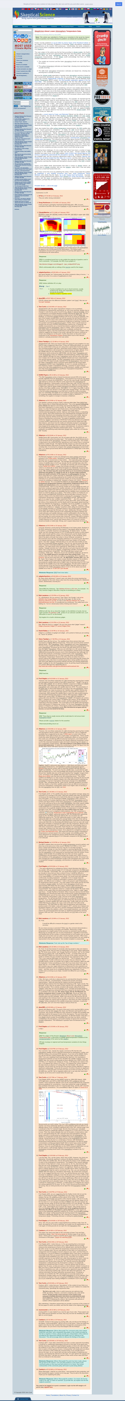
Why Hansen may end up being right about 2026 (23, 155)
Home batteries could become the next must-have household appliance (23, 196)
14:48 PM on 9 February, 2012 (57, 1192)
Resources (44, 26)
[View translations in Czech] (35, 9)
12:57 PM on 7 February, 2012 (57, 1077)
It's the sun (19, 56)
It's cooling (19, 62)
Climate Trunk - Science (21, 121)
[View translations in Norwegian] (85, 9)
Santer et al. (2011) (49, 466)
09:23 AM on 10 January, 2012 (56, 525)
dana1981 (42, 298)
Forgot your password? (20, 108)
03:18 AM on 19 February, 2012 (57, 1369)
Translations (81, 26)
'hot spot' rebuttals (44, 302)
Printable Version (40, 185)
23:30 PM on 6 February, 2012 (58, 1049)
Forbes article (52, 458)
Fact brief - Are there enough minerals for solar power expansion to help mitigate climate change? (22, 135)
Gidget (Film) (66, 626)
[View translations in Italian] (70, 9)
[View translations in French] (51, 9)
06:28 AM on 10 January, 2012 (56, 435)
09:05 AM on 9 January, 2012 (61, 272)
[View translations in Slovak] (98, 9)
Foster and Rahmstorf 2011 (49, 831)
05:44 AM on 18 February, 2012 (57, 1230)
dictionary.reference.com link (47, 600)
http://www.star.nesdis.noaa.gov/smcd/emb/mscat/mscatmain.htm (59, 666)
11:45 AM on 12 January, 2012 (57, 792)
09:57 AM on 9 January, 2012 (56, 298)
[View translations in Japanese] (73, 9)
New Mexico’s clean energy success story (22, 149)
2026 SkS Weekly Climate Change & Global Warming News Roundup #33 (23, 126)
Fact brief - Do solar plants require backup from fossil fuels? (23, 168)
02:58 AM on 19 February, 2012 (58, 1340)
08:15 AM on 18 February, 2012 (59, 1310)
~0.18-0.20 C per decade (60, 568)
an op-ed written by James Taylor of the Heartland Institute (69, 43)
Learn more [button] (89, 4)
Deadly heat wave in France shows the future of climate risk (23, 202)
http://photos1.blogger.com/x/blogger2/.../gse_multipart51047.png (59, 264)
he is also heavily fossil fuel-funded (70, 175)
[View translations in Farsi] (45, 9)
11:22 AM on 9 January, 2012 (60, 341)
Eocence (41, 557)
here (64, 787)
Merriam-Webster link (73, 600)
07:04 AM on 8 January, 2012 (54, 196)
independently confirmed (55, 78)
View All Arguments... (21, 75)
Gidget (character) (44, 626)
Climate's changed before (22, 53)
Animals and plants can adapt (24, 69)
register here (48, 1387)
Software (34, 26)
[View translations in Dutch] (42, 9)
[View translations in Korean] (76, 9)
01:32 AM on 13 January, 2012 (59, 947)
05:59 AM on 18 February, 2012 (58, 1283)
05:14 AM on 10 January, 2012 (59, 375)
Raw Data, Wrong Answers (21, 123)
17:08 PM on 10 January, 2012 (60, 639)
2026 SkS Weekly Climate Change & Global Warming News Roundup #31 (23, 158)
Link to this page (52, 185)
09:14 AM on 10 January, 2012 (56, 454)
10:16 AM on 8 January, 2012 (61, 202)
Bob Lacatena (43, 595)
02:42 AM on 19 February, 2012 (57, 1319)
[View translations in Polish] (88, 9)
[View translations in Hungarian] (60, 9)
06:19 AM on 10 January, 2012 (56, 400)
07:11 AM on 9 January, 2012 (60, 212)
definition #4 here (64, 588)
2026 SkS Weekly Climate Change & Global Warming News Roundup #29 (23, 189)
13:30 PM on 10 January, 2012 (59, 631)
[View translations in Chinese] (29, 9)
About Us (62, 1395)
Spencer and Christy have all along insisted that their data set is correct (62, 157)
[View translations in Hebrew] (57, 9)
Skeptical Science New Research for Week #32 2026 (23, 146)
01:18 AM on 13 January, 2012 (59, 918)
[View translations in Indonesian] (67, 9)
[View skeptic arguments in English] (23, 9)
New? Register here (26, 106)
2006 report (68, 734)
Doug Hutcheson (44, 202)
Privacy (68, 1395)
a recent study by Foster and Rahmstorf (56, 114)
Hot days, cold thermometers (22, 170)
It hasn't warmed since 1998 (23, 71)
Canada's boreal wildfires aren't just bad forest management (23, 180)
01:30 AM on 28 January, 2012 (58, 1026)
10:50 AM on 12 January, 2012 (56, 729)
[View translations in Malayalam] (82, 9)
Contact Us (75, 1395)
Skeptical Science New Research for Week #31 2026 (23, 161)
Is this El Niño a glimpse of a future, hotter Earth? (22, 119)
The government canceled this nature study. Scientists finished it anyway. (23, 165)
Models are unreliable (21, 64)
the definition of (54, 612)
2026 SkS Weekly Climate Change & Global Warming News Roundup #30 (23, 173)
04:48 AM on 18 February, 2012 (59, 1220)
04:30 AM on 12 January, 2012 (58, 678)
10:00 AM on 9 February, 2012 (58, 1155)
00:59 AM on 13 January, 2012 (58, 866)
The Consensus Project (67, 26)
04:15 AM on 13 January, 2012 (56, 977)
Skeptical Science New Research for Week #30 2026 (23, 177)
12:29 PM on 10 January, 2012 (59, 595)
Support (98, 26)
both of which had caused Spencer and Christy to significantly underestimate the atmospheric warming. (62, 154)
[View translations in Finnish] (48, 9)
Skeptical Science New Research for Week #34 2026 (23, 117)
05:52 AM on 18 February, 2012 (58, 1242)
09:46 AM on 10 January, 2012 (61, 576)
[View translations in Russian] (95, 9)
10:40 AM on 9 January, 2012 (57, 306)
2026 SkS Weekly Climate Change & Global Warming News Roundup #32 (23, 143)
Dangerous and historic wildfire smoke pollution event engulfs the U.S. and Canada (23, 183)
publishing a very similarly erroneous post (53, 173)
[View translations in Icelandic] (63, 9)
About (90, 26)
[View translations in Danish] (38, 9)
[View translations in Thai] (110, 9)
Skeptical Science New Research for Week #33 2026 (23, 130)
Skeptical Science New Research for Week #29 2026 (23, 192)
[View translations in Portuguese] (92, 9)
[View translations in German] (54, 9)
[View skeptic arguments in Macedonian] (79, 9)
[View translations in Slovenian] (101, 9)
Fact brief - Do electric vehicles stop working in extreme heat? (23, 199)
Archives (17, 209)
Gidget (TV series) (56, 626)
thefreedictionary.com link (46, 602)
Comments (54, 26)
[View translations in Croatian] (32, 9)
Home (16, 26)
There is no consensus (22, 60)
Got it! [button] (119, 4)
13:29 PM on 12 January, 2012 (60, 842)
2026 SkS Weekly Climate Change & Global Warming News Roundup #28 (23, 205)
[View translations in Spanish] (104, 9)
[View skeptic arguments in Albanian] (26, 9)
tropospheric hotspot (56, 335)
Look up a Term (24, 1399)
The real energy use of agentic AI (23, 132)
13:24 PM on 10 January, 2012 (59, 622)
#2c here (74, 588)
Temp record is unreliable (22, 66)
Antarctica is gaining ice (22, 73)
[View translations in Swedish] (107, 9)
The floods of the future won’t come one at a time (22, 139)
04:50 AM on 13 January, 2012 (56, 1007)
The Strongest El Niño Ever (22, 186)
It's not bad (19, 58)
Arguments (25, 26)
